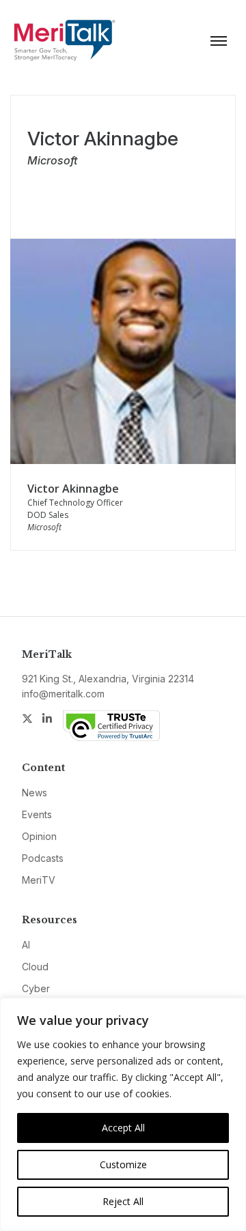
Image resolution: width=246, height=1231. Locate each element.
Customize (123, 1164)
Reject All (123, 1201)
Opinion (39, 836)
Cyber (36, 988)
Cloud (35, 966)
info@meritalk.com (63, 693)
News (34, 792)
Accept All (123, 1127)
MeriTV (38, 880)
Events (37, 814)
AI (26, 945)
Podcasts (43, 858)
